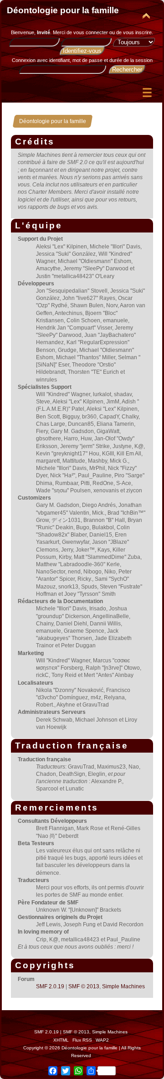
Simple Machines (123, 986)
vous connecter (90, 32)
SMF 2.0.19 (50, 986)
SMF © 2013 (83, 986)
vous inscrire (137, 32)
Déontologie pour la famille (63, 10)
